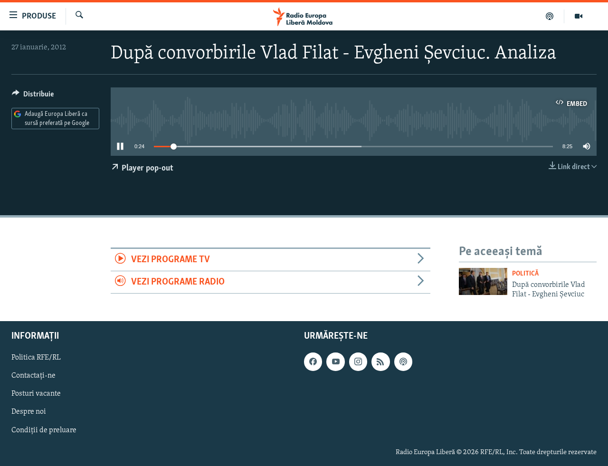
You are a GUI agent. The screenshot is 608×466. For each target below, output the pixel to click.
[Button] (33, 96)
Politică (525, 273)
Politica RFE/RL (36, 358)
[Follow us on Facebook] (313, 362)
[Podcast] (549, 16)
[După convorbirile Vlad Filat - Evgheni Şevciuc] (483, 281)
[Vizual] (578, 16)
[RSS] (380, 362)
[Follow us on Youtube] (335, 362)
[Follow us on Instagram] (358, 362)
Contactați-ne (33, 376)
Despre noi (28, 412)
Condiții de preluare (43, 430)
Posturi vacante (36, 394)
